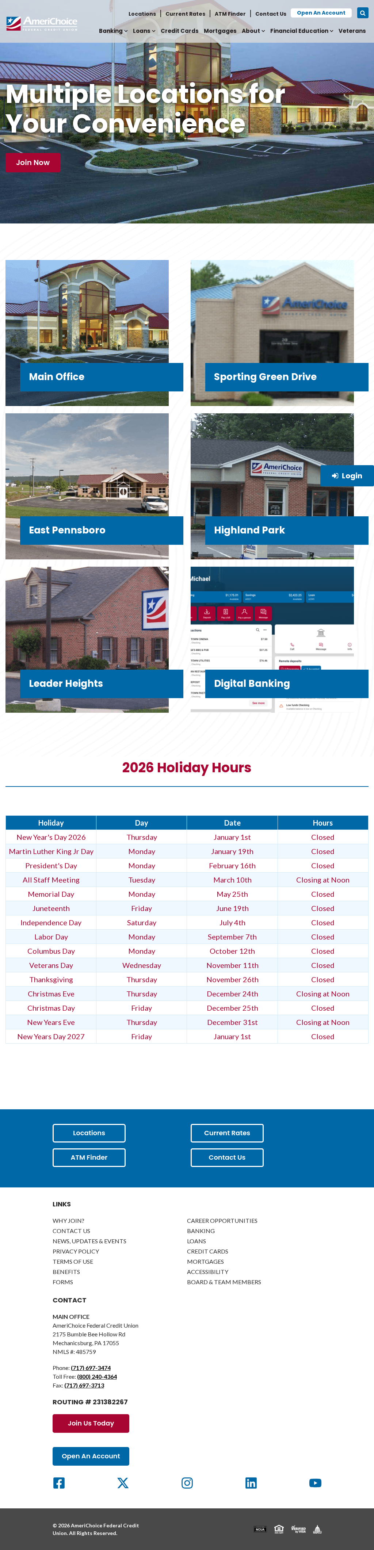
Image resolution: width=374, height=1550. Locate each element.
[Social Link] (59, 1483)
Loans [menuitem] (141, 31)
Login (352, 476)
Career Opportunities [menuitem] (222, 1220)
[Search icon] (363, 12)
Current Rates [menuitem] (185, 14)
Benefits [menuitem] (66, 1271)
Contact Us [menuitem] (270, 14)
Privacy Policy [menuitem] (76, 1251)
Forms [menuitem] (63, 1281)
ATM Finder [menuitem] (230, 14)
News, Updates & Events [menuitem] (89, 1240)
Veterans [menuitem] (352, 31)
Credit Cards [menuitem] (180, 31)
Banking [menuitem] (111, 31)
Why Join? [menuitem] (68, 1220)
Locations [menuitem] (142, 14)
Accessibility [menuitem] (207, 1271)
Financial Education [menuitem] (299, 31)
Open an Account (321, 12)
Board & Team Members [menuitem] (224, 1281)
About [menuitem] (251, 31)
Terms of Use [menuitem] (73, 1261)
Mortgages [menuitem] (220, 31)
